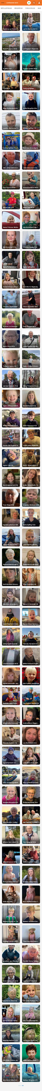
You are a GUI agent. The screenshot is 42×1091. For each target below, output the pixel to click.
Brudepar (19, 8)
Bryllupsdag (6, 8)
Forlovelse (30, 8)
